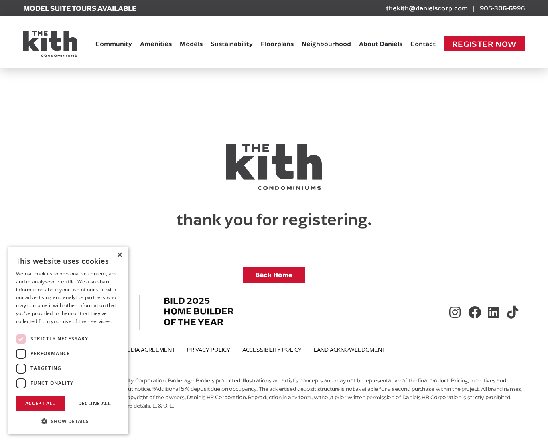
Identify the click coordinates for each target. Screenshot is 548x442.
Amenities (156, 43)
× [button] (119, 255)
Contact (423, 43)
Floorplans (277, 43)
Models (191, 43)
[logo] (50, 44)
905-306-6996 (502, 8)
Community (113, 43)
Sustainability (232, 43)
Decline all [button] (94, 403)
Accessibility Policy (272, 349)
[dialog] (68, 340)
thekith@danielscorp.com (427, 8)
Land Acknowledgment (349, 349)
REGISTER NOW (484, 43)
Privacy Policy (208, 349)
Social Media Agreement (138, 349)
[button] (68, 421)
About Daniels (380, 43)
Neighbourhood (326, 43)
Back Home (273, 275)
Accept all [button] (40, 403)
